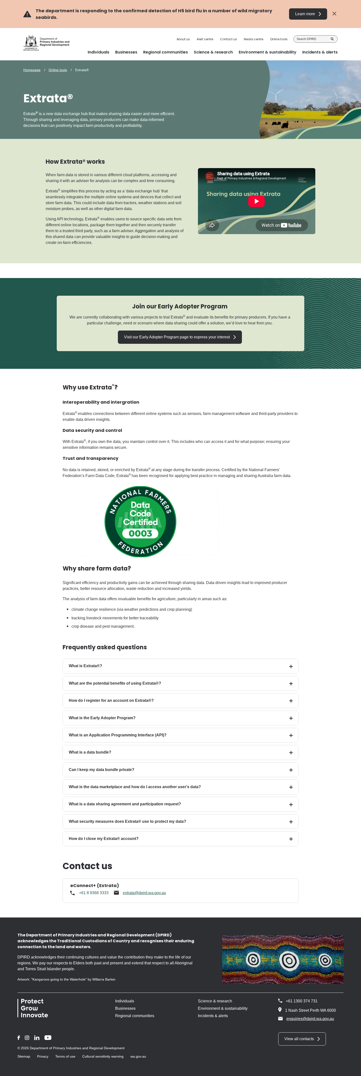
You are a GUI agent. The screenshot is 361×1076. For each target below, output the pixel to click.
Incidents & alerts (213, 1016)
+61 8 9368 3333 (94, 893)
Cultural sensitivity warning (103, 1056)
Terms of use (65, 1056)
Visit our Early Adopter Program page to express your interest (177, 337)
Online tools (279, 39)
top (351, 1069)
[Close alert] (334, 13)
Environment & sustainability (223, 1008)
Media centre (253, 39)
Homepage (32, 70)
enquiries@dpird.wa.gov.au (310, 1019)
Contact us (228, 39)
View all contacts (299, 1039)
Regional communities (134, 1016)
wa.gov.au (138, 1056)
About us (183, 39)
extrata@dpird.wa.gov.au (144, 893)
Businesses (125, 1008)
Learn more (305, 14)
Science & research (215, 1001)
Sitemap (23, 1056)
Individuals (124, 1001)
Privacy (42, 1056)
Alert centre (205, 39)
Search (332, 39)
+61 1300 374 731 (302, 1001)
